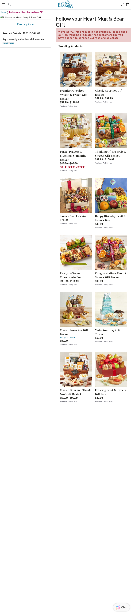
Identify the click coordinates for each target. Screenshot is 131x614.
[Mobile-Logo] (65, 4)
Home (3, 12)
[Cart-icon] (128, 4)
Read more (8, 43)
